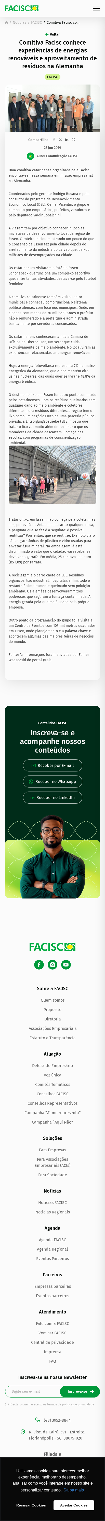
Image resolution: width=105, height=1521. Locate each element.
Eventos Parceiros (52, 1258)
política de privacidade (78, 1404)
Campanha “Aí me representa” (52, 1112)
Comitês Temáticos (52, 1084)
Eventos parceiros (52, 1295)
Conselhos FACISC (53, 1093)
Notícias (19, 22)
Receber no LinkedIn (55, 797)
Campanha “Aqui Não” (52, 1122)
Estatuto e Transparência (53, 1037)
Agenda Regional (52, 1249)
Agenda (52, 1228)
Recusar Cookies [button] (31, 1505)
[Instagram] (52, 965)
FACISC (36, 22)
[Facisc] (21, 8)
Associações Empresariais (52, 1028)
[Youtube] (66, 965)
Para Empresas (52, 1149)
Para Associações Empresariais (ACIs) (52, 1162)
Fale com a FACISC (52, 1323)
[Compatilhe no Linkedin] (66, 139)
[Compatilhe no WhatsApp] (73, 139)
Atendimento (52, 1312)
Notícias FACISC (52, 1202)
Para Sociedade (52, 1174)
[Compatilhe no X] (60, 139)
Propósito (52, 1009)
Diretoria (52, 1019)
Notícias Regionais (52, 1212)
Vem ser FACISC (52, 1333)
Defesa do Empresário (52, 1065)
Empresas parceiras (52, 1286)
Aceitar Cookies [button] (74, 1505)
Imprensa (52, 1351)
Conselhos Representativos (52, 1103)
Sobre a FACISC (52, 988)
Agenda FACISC (52, 1239)
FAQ (52, 1361)
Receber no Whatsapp (55, 781)
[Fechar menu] (96, 8)
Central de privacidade (52, 1342)
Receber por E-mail (56, 765)
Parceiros (52, 1275)
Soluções (52, 1138)
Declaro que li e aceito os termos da (52, 1404)
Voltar (55, 34)
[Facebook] (39, 965)
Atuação (52, 1054)
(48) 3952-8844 (57, 1420)
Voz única (52, 1075)
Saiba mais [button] (73, 1490)
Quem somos (52, 1000)
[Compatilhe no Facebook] (54, 139)
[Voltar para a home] (6, 22)
